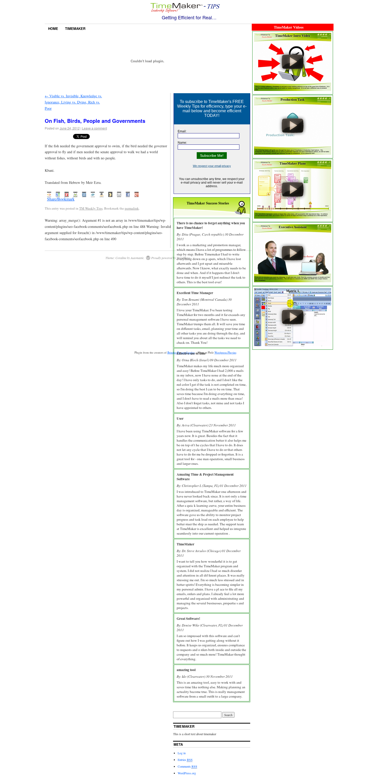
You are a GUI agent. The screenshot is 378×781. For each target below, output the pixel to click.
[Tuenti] (84, 193)
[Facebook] (127, 193)
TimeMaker (75, 28)
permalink (132, 208)
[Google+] (136, 193)
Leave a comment (94, 128)
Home (53, 28)
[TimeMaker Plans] (292, 217)
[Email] (119, 193)
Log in (182, 753)
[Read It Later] (110, 193)
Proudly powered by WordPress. (171, 258)
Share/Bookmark (61, 199)
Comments (187, 766)
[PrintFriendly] (75, 193)
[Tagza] (49, 193)
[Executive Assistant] (292, 281)
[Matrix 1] (292, 344)
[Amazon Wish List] (101, 193)
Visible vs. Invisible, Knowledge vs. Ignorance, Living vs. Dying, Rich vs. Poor (73, 102)
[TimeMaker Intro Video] (292, 89)
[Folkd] (92, 193)
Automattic (137, 258)
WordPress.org (187, 773)
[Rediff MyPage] (66, 193)
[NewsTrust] (57, 193)
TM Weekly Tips (91, 208)
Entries (185, 760)
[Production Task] (292, 153)
